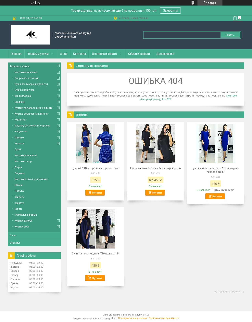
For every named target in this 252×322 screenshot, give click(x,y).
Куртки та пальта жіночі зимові (33, 107)
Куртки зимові (23, 220)
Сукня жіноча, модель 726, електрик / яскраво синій (216, 169)
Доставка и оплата (104, 53)
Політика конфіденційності (164, 318)
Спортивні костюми (27, 78)
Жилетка (20, 119)
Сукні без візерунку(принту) (31, 84)
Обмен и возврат (139, 53)
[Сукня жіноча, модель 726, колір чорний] (155, 143)
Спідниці (20, 101)
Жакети (19, 143)
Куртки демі (22, 226)
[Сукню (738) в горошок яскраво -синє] (95, 143)
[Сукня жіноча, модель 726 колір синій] (95, 229)
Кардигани (21, 131)
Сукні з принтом (24, 89)
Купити (97, 192)
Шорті (18, 208)
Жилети (19, 197)
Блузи (18, 167)
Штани (18, 185)
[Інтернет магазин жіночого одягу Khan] (30, 35)
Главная (16, 53)
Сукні (18, 149)
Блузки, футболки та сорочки (32, 125)
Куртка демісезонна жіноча (31, 113)
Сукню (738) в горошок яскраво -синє (95, 168)
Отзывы (15, 242)
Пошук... (230, 34)
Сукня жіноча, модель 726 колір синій (95, 253)
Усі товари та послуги (227, 291)
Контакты (79, 53)
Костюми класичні (26, 72)
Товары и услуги (38, 53)
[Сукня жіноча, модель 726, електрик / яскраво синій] (215, 143)
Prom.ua (144, 314)
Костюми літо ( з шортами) (31, 179)
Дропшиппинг (165, 53)
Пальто (19, 137)
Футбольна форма (26, 214)
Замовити (170, 10)
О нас (63, 53)
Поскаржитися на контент (132, 318)
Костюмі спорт (24, 161)
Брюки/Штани (23, 95)
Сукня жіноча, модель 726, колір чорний (155, 168)
